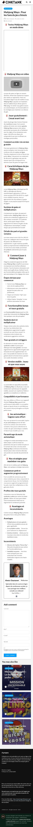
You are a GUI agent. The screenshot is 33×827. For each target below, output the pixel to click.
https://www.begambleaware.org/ (21, 799)
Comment (6, 608)
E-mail (6, 635)
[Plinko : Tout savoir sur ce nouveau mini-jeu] (16, 704)
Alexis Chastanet (10, 18)
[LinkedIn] (16, 596)
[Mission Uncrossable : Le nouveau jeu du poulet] (16, 677)
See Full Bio (15, 593)
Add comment (8, 21)
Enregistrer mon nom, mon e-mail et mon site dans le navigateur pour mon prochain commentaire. (16, 650)
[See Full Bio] (20, 593)
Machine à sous (8, 8)
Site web (6, 641)
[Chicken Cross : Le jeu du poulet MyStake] (16, 732)
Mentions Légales (6, 770)
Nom (5, 629)
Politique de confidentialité (9, 771)
